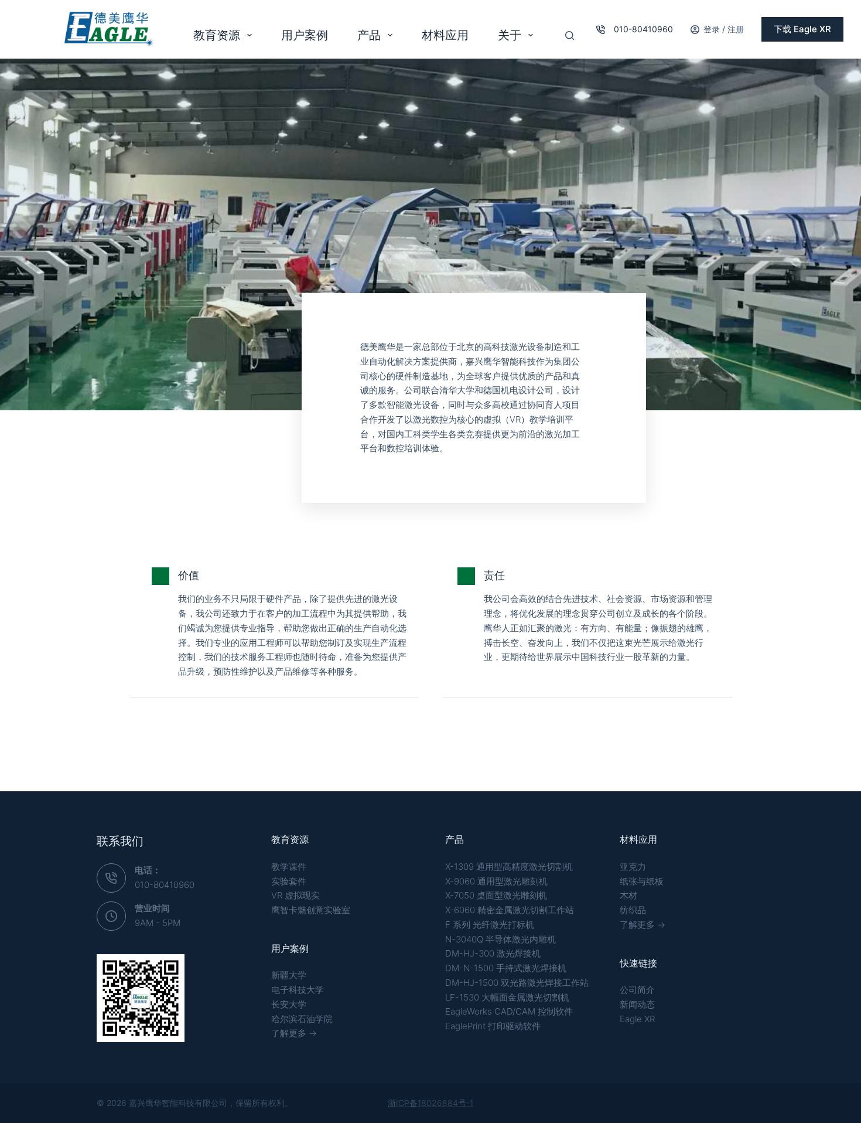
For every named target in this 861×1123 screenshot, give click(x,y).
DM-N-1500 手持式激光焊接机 (505, 968)
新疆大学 (288, 975)
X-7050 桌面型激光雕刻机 (496, 895)
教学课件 (288, 866)
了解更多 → (294, 1033)
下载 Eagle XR (802, 29)
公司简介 (637, 989)
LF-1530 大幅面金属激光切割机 (507, 997)
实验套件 (288, 881)
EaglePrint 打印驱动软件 (493, 1026)
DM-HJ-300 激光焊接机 (493, 953)
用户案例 (304, 35)
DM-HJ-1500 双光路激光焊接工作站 (517, 982)
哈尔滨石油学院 (302, 1019)
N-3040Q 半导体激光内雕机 (500, 939)
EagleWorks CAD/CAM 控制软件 (509, 1011)
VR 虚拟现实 (295, 895)
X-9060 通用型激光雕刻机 (496, 881)
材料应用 (445, 35)
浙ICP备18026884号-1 (430, 1103)
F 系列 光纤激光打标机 (489, 924)
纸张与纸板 (642, 881)
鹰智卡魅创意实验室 (310, 910)
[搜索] (569, 35)
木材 (628, 895)
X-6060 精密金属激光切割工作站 (509, 910)
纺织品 (633, 910)
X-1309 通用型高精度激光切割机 (509, 866)
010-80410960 (643, 29)
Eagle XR (637, 1019)
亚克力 (633, 866)
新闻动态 (637, 1004)
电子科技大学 (297, 989)
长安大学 (288, 1004)
